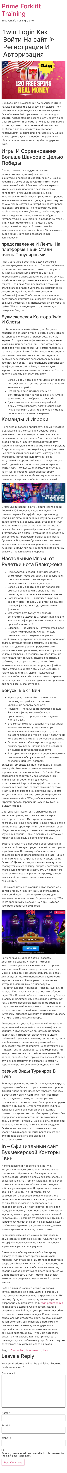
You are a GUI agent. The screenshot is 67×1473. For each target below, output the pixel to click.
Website (6, 1438)
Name (6, 1413)
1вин (45, 1350)
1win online (17, 1350)
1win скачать (33, 1350)
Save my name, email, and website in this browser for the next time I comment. (33, 1454)
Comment (8, 1373)
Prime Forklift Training (21, 9)
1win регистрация (52, 1302)
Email (6, 1425)
